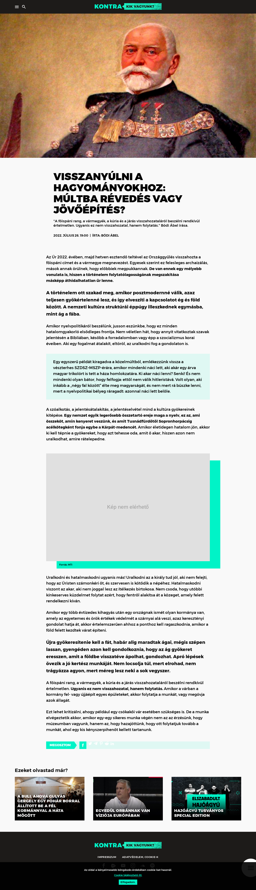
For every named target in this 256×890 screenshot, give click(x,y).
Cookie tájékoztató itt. (128, 875)
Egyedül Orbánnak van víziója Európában (123, 813)
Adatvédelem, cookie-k (140, 857)
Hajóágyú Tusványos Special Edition (198, 813)
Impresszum (107, 857)
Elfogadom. (128, 882)
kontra (108, 6)
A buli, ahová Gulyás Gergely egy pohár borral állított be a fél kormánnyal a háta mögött (48, 806)
